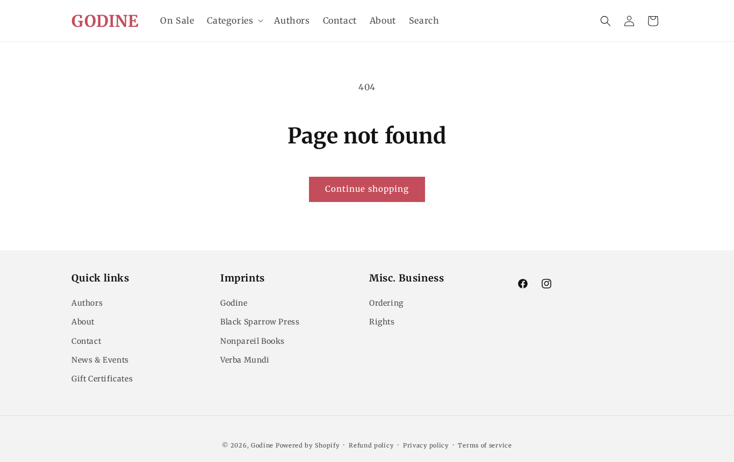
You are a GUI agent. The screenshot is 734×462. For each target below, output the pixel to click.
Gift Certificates (102, 379)
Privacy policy (426, 445)
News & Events (100, 360)
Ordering (386, 303)
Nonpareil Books (252, 341)
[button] (234, 21)
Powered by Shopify (308, 445)
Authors (87, 303)
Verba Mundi (245, 360)
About (83, 322)
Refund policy (371, 445)
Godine (234, 303)
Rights (382, 322)
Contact (86, 341)
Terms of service (485, 445)
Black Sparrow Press (259, 322)
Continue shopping (367, 189)
